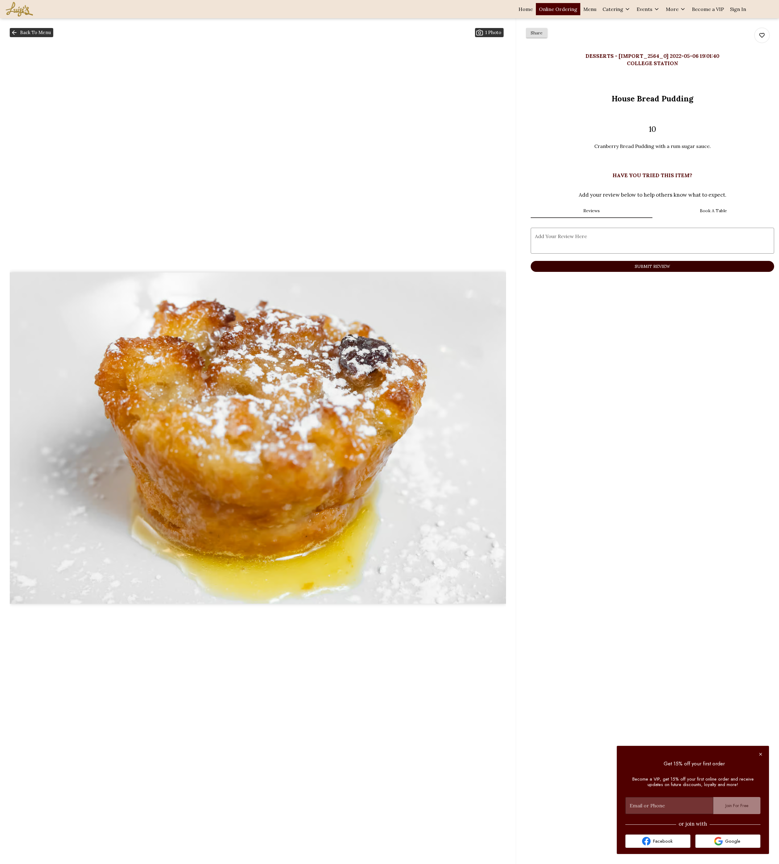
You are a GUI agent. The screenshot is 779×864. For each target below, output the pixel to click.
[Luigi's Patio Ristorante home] (32, 9)
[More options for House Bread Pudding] (762, 35)
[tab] (591, 210)
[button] (616, 9)
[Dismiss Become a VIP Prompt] (761, 754)
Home (526, 9)
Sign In (738, 9)
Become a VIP (708, 9)
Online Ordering (558, 9)
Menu (589, 9)
